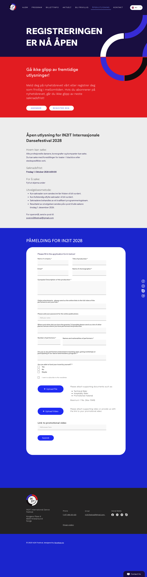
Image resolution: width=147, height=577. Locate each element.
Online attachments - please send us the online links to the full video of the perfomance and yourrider (66, 301)
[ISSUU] (126, 515)
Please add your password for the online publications (58, 314)
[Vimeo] (122, 515)
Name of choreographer (81, 269)
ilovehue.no (59, 543)
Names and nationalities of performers (78, 338)
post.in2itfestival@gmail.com (40, 218)
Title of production (79, 259)
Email (40, 269)
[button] (50, 389)
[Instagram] (143, 286)
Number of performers (46, 338)
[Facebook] (112, 515)
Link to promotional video (52, 423)
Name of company (44, 258)
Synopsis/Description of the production (54, 279)
